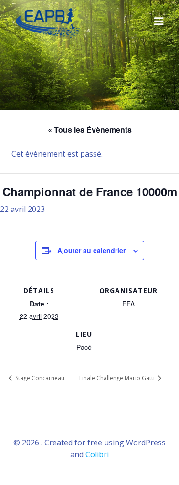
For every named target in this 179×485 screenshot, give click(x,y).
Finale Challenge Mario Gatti (117, 378)
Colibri (97, 454)
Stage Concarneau (39, 378)
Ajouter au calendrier (91, 250)
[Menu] (159, 21)
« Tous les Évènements (90, 129)
